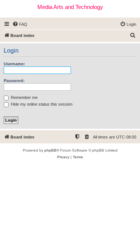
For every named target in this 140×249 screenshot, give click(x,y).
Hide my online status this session (41, 104)
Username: (14, 64)
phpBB (50, 150)
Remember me (24, 97)
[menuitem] (19, 24)
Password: (14, 80)
